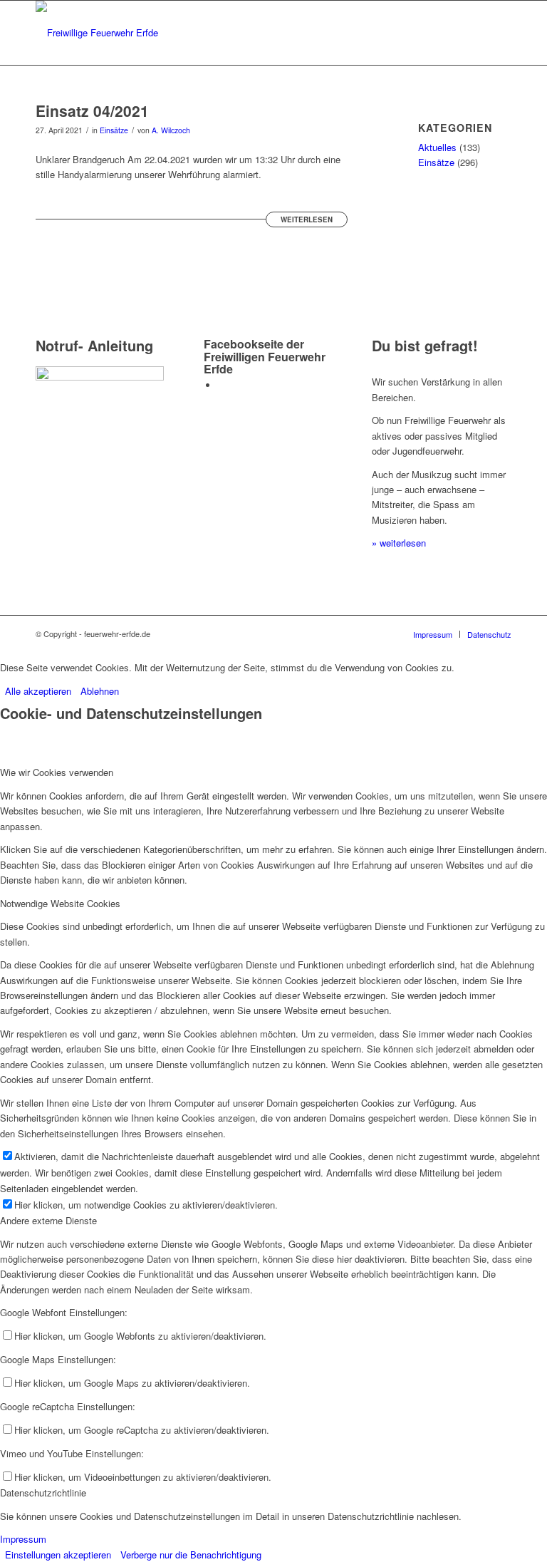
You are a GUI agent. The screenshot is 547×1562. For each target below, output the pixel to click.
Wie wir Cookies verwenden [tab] (56, 772)
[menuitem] (432, 634)
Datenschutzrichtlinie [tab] (43, 1492)
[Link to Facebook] (221, 385)
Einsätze (114, 130)
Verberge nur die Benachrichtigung (190, 1554)
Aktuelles (437, 147)
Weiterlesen (307, 219)
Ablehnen (99, 691)
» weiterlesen (399, 542)
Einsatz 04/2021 (92, 110)
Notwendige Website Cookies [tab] (60, 903)
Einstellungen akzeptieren (58, 1554)
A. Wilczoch (171, 130)
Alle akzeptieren (38, 691)
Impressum (23, 1539)
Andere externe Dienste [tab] (48, 1220)
